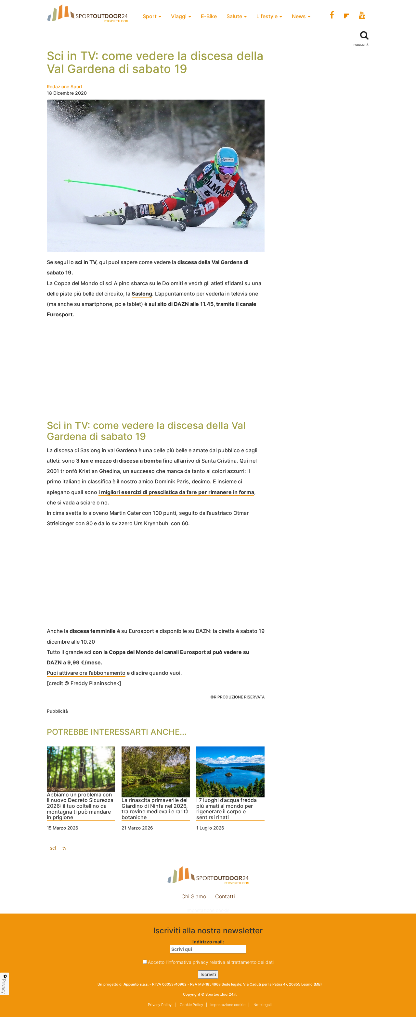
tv (64, 848)
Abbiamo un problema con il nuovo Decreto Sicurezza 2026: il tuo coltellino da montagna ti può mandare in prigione (80, 806)
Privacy (4, 986)
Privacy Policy (160, 1004)
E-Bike (209, 16)
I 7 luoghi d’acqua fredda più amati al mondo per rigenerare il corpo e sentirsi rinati (226, 808)
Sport (150, 16)
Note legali (262, 1004)
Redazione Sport (64, 86)
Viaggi (179, 16)
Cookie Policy (191, 1004)
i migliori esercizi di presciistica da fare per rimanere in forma (176, 492)
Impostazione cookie (208, 910)
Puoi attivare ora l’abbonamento (86, 673)
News (299, 16)
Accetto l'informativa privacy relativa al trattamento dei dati (211, 962)
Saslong (142, 293)
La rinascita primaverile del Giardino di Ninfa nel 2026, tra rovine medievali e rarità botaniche (155, 808)
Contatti (225, 896)
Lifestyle (267, 16)
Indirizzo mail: (208, 941)
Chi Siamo (193, 896)
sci (53, 848)
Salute (235, 16)
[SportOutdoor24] (208, 875)
